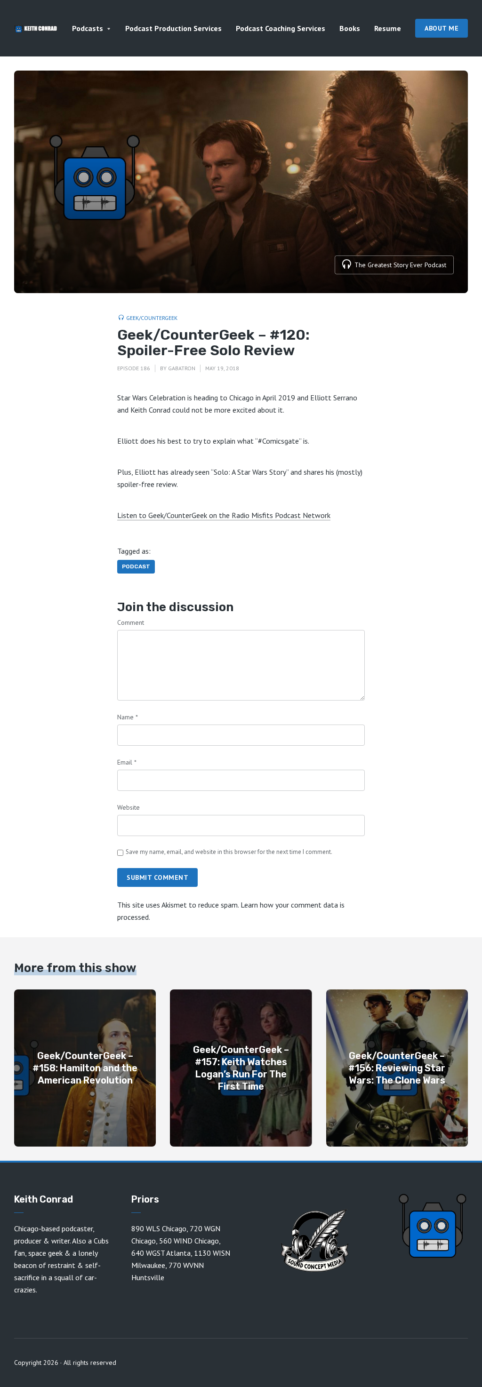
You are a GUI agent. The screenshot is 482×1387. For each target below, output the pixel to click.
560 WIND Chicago (189, 1240)
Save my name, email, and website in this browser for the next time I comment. (229, 852)
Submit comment (157, 877)
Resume (387, 28)
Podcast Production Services (173, 28)
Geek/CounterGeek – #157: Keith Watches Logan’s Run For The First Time (241, 1068)
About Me (441, 28)
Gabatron (181, 368)
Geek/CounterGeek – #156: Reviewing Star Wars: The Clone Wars (396, 1068)
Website (128, 807)
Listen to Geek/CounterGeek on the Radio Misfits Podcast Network (223, 515)
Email (127, 762)
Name (127, 717)
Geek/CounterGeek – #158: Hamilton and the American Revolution (84, 1068)
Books (349, 28)
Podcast (136, 566)
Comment (130, 622)
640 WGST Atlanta (161, 1253)
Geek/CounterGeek (151, 317)
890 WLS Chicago (158, 1228)
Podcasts (87, 28)
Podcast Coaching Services (280, 28)
